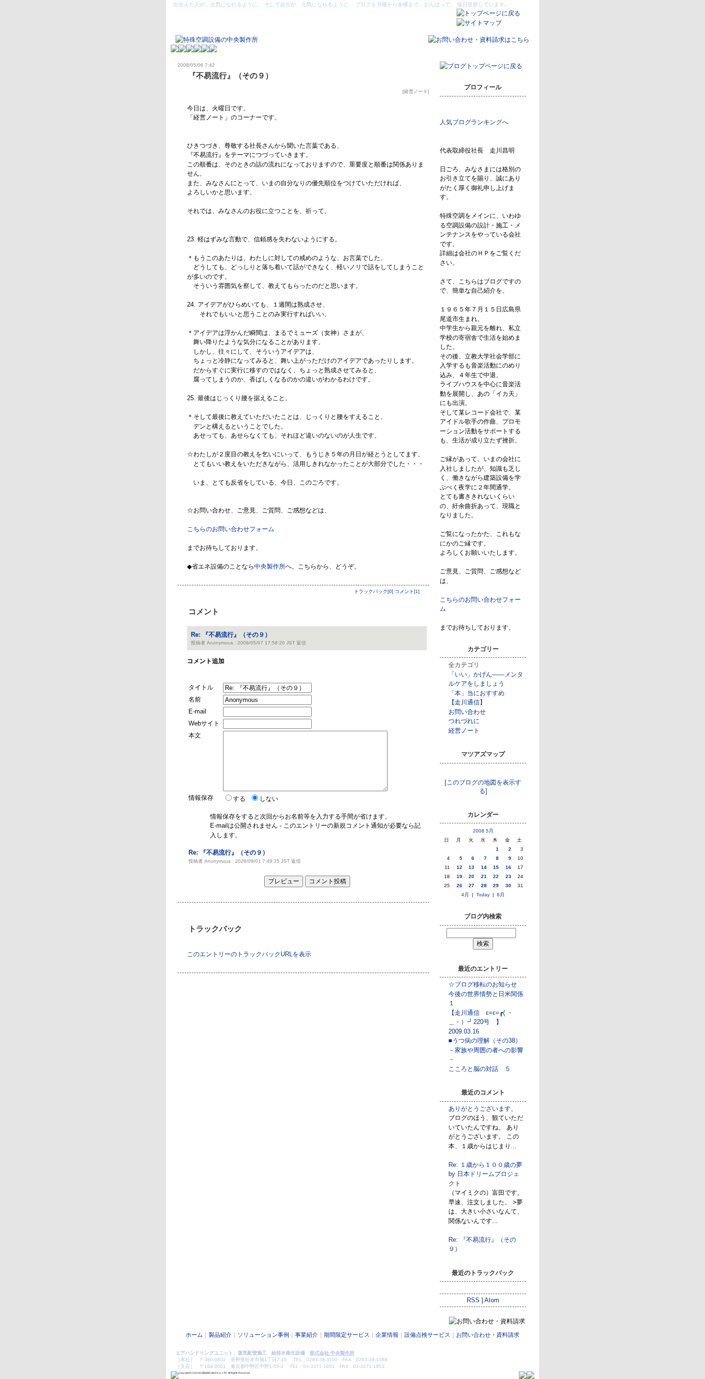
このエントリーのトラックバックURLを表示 (249, 954)
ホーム (194, 1334)
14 (484, 867)
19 (459, 876)
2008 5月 (483, 830)
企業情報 (387, 1334)
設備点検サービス (427, 1334)
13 (471, 867)
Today (483, 894)
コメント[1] (407, 591)
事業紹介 (306, 1334)
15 (496, 867)
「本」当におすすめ (476, 693)
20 (471, 876)
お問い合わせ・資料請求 (487, 1334)
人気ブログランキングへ (474, 122)
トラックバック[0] (373, 591)
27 (471, 885)
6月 (501, 894)
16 (508, 867)
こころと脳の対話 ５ (479, 1068)
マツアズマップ (483, 772)
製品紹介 (220, 1334)
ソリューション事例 (263, 1334)
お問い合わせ (467, 711)
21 (484, 876)
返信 (301, 642)
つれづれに (464, 721)
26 (459, 885)
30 (508, 885)
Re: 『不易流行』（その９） (231, 634)
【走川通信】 (467, 702)
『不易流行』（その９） (230, 75)
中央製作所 (269, 566)
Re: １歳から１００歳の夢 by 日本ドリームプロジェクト (488, 1174)
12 (459, 867)
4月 (465, 894)
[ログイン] (524, 1342)
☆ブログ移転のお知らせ (482, 984)
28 (484, 885)
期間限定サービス (347, 1334)
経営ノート (416, 91)
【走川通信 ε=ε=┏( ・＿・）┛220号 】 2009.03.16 (480, 1022)
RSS (473, 1300)
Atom (491, 1300)
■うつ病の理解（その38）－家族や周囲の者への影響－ (485, 1050)
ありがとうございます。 (482, 1108)
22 (496, 876)
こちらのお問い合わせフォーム (230, 529)
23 (508, 876)
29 (496, 885)
